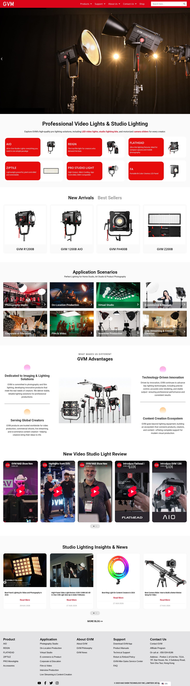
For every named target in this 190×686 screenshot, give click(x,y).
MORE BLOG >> (95, 621)
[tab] (81, 198)
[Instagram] (57, 683)
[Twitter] (51, 683)
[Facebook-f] (45, 683)
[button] (1, 59)
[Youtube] (39, 683)
